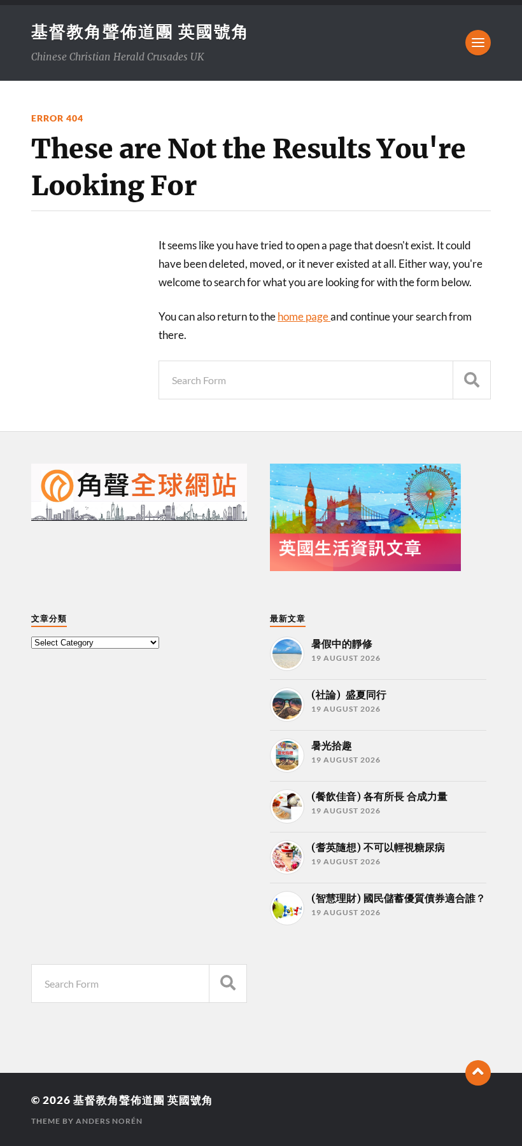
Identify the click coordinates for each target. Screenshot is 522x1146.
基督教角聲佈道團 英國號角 (140, 31)
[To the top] (478, 1073)
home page (304, 316)
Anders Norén (109, 1121)
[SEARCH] (472, 380)
